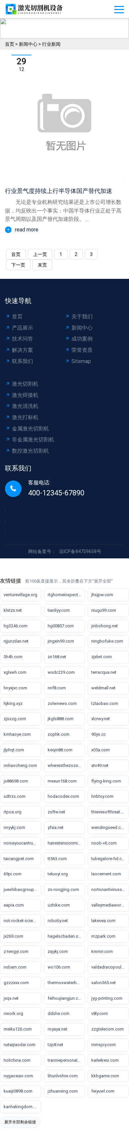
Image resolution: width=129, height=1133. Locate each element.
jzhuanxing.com (63, 1091)
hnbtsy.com (102, 796)
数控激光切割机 (30, 451)
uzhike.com (59, 905)
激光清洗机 (25, 406)
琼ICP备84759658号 (80, 551)
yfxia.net (56, 827)
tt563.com (57, 858)
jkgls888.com (60, 718)
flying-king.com (106, 781)
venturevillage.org (20, 594)
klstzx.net (13, 610)
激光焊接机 (25, 395)
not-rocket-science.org (22, 920)
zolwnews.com (62, 703)
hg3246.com (15, 625)
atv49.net (99, 765)
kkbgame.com (105, 1075)
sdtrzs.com (14, 796)
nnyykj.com (14, 827)
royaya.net (57, 1029)
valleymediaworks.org (110, 905)
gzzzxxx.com (16, 982)
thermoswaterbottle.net (66, 982)
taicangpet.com (19, 858)
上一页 (40, 254)
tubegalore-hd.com (109, 858)
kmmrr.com (102, 951)
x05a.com (100, 749)
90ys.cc (98, 734)
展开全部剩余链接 (20, 1122)
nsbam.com (15, 967)
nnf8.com (57, 687)
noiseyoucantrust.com (22, 843)
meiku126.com (18, 1029)
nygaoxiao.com (18, 1075)
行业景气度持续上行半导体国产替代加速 (58, 190)
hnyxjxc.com (15, 687)
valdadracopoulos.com (110, 967)
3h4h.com (13, 656)
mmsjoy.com (103, 1044)
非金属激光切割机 (33, 439)
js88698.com (16, 781)
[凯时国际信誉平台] (36, 9)
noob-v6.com (104, 843)
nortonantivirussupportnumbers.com (110, 889)
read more (26, 229)
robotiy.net (58, 920)
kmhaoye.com (17, 734)
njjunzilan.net (16, 641)
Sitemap (81, 361)
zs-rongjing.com (63, 889)
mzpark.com (103, 936)
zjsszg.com (15, 718)
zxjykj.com (58, 951)
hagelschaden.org (65, 936)
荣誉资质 (82, 350)
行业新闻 (51, 44)
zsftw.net (56, 811)
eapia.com (14, 905)
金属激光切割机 (30, 428)
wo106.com (59, 967)
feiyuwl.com (102, 1091)
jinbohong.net (104, 625)
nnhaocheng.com (20, 765)
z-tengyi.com (16, 951)
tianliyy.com (59, 610)
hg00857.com (61, 625)
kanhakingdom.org (22, 1106)
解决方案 (22, 350)
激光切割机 (25, 384)
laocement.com (106, 873)
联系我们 (22, 361)
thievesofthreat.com (110, 811)
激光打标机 (25, 417)
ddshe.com (58, 1013)
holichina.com (17, 1060)
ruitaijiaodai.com (19, 1044)
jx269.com (13, 936)
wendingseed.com (109, 827)
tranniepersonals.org (66, 1060)
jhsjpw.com (102, 594)
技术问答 (22, 339)
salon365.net (103, 982)
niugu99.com (103, 610)
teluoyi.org (58, 873)
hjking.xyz (13, 703)
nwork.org (13, 1013)
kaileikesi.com (105, 1060)
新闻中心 (28, 44)
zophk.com (58, 734)
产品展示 (22, 328)
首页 (9, 44)
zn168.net (57, 656)
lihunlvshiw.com (63, 1075)
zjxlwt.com (101, 656)
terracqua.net (103, 672)
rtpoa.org (13, 811)
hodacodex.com (63, 796)
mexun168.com (62, 781)
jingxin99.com (61, 641)
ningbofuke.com (107, 641)
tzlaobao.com (104, 703)
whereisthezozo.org (66, 765)
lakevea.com (103, 920)
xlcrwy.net (100, 718)
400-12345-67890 (56, 493)
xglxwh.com (15, 672)
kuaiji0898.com (18, 1091)
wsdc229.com (61, 672)
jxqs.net (11, 998)
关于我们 (82, 316)
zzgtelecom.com (107, 1029)
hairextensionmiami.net (66, 843)
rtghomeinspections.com (66, 594)
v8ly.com (99, 1013)
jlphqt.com (14, 749)
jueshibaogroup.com (22, 889)
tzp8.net (55, 1044)
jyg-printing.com (106, 998)
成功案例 (82, 339)
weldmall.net (103, 687)
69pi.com (13, 873)
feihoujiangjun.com (66, 998)
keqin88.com (60, 749)
